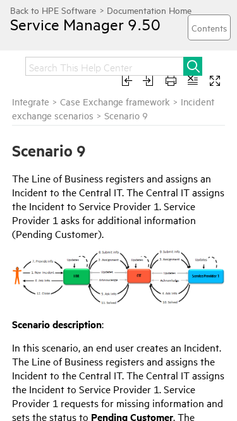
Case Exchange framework (115, 101)
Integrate (30, 101)
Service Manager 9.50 (85, 24)
